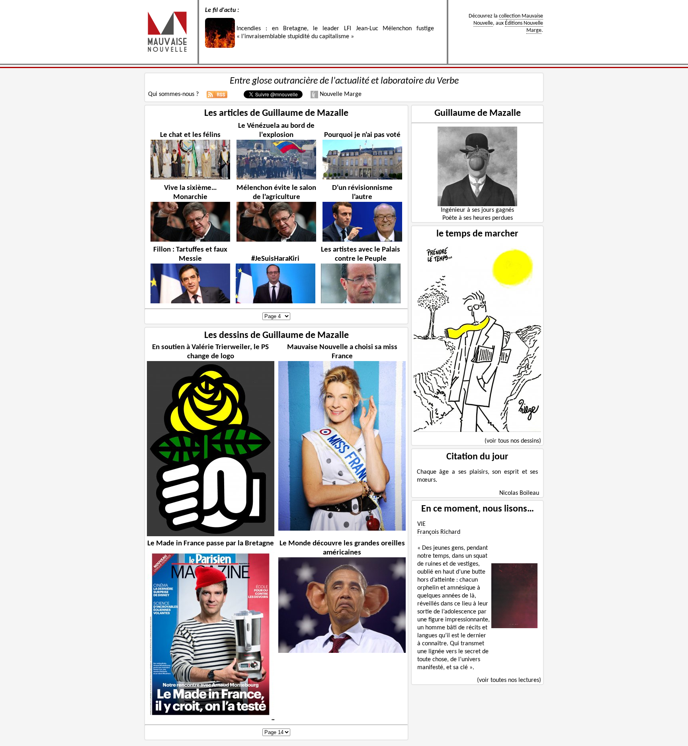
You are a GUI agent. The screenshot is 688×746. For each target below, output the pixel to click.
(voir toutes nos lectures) (509, 680)
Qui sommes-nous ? (173, 94)
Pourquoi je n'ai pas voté (362, 135)
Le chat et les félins (190, 135)
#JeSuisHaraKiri (275, 259)
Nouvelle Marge (340, 94)
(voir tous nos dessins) (513, 441)
